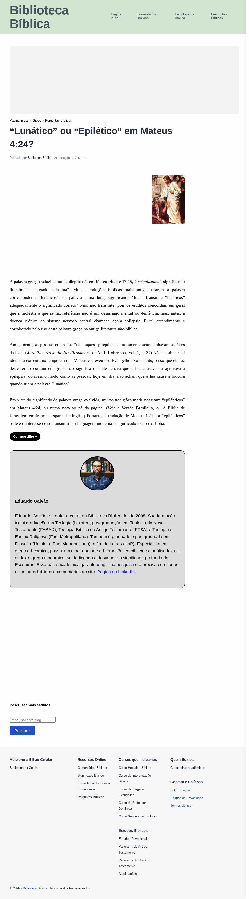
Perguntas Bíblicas (91, 797)
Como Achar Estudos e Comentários (94, 786)
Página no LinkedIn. (116, 571)
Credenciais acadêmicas (187, 768)
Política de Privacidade (186, 798)
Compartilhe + (25, 436)
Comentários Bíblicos (93, 768)
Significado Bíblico (91, 775)
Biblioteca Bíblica (39, 17)
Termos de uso (180, 805)
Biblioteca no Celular (24, 768)
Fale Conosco (180, 790)
